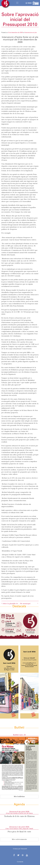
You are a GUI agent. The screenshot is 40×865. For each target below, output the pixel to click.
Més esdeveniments (19, 839)
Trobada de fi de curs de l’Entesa (19, 816)
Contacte (20, 861)
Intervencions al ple (30, 32)
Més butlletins (19, 796)
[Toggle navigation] (17, 3)
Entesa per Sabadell (20, 849)
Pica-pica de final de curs (19, 832)
